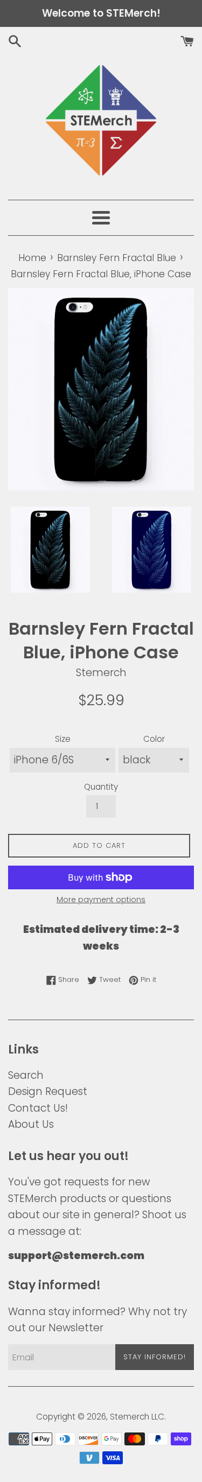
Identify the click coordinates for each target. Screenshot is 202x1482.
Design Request (47, 1091)
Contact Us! (38, 1108)
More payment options (101, 899)
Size (63, 738)
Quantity (101, 786)
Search (26, 1075)
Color (154, 738)
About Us (31, 1124)
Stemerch (129, 1416)
